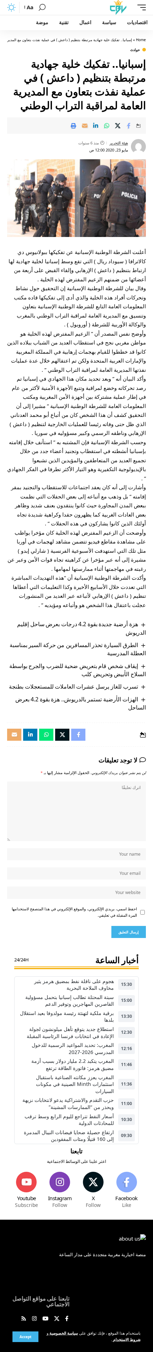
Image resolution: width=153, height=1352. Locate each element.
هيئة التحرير (119, 142)
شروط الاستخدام (126, 1339)
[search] (42, 7)
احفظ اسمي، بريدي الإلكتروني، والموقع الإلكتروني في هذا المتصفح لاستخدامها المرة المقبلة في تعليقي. (74, 912)
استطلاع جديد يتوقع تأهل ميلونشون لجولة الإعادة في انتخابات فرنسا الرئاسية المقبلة (70, 1032)
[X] (93, 1190)
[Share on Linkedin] (96, 125)
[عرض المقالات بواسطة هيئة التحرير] (138, 146)
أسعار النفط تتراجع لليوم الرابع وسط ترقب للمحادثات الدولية (69, 1120)
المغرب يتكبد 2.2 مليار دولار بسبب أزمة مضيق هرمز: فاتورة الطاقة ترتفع (72, 1064)
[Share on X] (118, 125)
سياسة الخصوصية (63, 1333)
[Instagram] (60, 1190)
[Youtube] (26, 1190)
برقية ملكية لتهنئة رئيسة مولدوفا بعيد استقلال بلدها (67, 1016)
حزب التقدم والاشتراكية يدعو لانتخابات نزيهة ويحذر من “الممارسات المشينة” (68, 1103)
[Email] (85, 125)
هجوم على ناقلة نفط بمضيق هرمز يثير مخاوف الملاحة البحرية (74, 985)
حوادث (135, 49)
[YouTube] (45, 1319)
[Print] (74, 125)
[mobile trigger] (140, 7)
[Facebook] (126, 1190)
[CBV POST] (118, 7)
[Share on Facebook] (129, 125)
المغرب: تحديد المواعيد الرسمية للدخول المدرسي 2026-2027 (73, 1048)
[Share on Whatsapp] (107, 125)
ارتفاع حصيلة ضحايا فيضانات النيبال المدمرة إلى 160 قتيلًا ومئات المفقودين (69, 1136)
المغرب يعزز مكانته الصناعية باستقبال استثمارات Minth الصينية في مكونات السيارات (75, 1084)
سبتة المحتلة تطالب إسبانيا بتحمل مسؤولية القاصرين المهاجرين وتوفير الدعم (69, 1001)
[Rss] (23, 1319)
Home (141, 39)
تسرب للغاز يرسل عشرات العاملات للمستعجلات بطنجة (73, 686)
